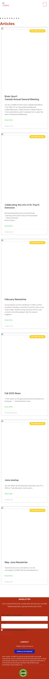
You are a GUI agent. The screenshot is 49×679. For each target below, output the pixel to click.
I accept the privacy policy (14, 630)
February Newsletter (15, 299)
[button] (44, 4)
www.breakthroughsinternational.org (34, 665)
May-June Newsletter (16, 562)
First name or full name (11, 615)
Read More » (9, 120)
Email (3, 622)
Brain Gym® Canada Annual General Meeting (22, 98)
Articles (7, 23)
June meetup (12, 480)
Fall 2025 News (13, 393)
